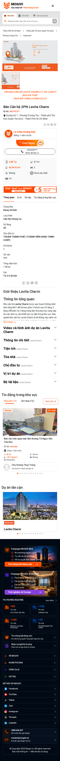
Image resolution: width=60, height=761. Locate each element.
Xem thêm (50, 601)
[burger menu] (53, 5)
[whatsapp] (55, 124)
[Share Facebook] (24, 282)
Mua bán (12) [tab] (10, 401)
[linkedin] (48, 124)
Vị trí (19, 197)
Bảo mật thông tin (20, 751)
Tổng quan (8, 197)
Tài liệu (27, 197)
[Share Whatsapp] (36, 282)
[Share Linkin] (28, 282)
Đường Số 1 (27, 36)
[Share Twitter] (32, 282)
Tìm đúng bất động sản (20, 564)
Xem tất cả (50, 401)
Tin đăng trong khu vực (45, 197)
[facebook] (45, 124)
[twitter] (51, 124)
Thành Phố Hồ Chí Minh (12, 31)
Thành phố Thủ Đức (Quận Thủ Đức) (40, 31)
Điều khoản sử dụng (39, 751)
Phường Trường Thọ (10, 36)
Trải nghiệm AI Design (19, 592)
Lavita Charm (12, 529)
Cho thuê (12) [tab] (27, 401)
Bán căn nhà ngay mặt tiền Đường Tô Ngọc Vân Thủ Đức (28, 440)
